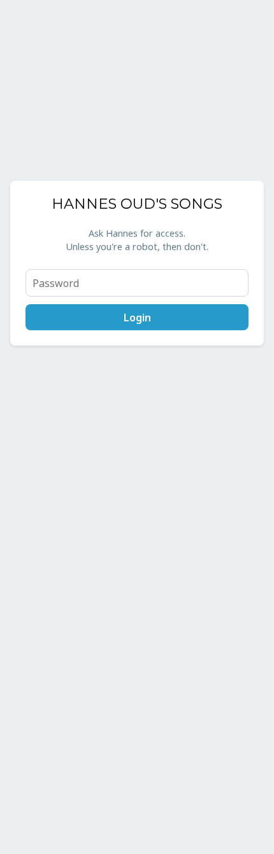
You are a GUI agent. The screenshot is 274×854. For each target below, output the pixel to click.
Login (137, 318)
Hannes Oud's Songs (137, 204)
